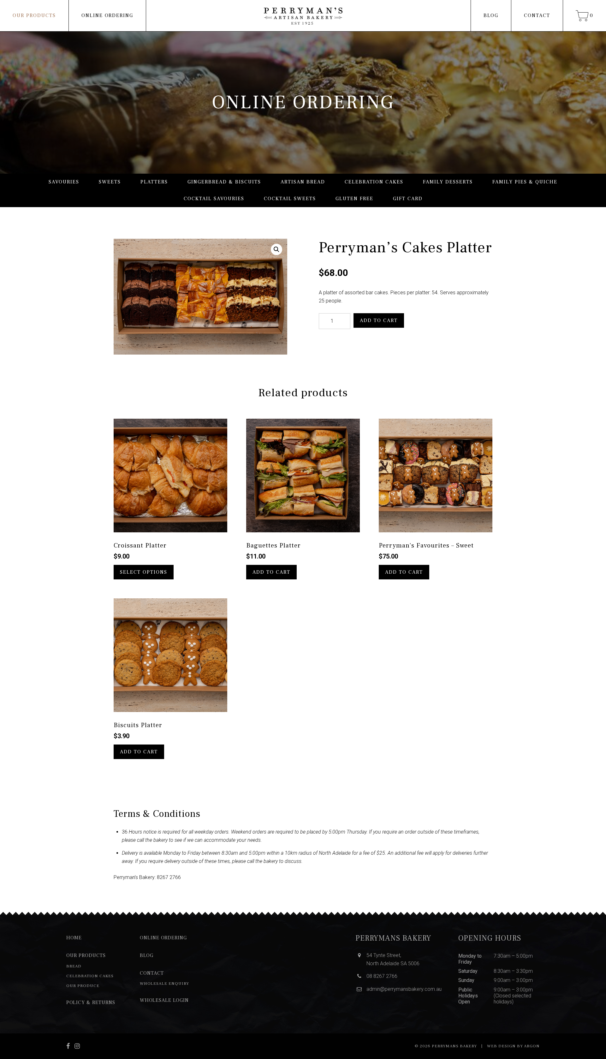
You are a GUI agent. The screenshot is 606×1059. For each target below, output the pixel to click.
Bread (73, 966)
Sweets (110, 182)
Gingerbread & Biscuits (224, 182)
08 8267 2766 (381, 976)
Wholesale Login (164, 1000)
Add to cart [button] (271, 572)
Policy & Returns (90, 1002)
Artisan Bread (303, 182)
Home (74, 938)
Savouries (64, 182)
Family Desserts (448, 182)
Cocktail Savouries (214, 198)
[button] (276, 249)
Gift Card (408, 198)
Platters (154, 182)
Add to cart (379, 320)
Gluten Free (354, 198)
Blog (491, 15)
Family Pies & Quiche (524, 182)
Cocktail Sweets (290, 198)
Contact (537, 15)
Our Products (34, 15)
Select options (143, 572)
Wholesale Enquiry (164, 983)
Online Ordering (107, 15)
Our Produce (82, 985)
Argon (532, 1046)
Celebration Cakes (374, 182)
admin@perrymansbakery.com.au (404, 989)
